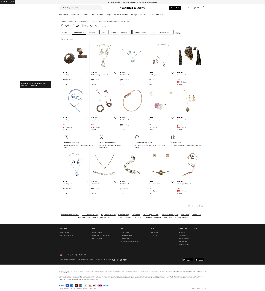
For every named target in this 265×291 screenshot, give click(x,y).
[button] (203, 7)
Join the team (183, 241)
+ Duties (69, 80)
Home (63, 21)
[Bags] (112, 14)
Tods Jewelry (182, 217)
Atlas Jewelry (169, 217)
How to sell (125, 232)
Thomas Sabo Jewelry (122, 217)
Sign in (186, 8)
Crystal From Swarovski (86, 217)
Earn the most (175, 142)
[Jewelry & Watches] (129, 14)
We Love (143, 14)
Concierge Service (66, 235)
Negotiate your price (71, 142)
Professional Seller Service (130, 241)
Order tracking (97, 232)
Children (100, 14)
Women (85, 14)
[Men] (96, 14)
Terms (91, 260)
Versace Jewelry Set (170, 214)
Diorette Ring (123, 214)
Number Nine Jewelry (70, 214)
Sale (151, 14)
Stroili (70, 21)
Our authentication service (101, 235)
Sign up (196, 8)
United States (78, 288)
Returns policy (97, 238)
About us (182, 232)
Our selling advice (127, 235)
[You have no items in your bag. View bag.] (203, 7)
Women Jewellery (82, 21)
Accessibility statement (67, 260)
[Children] (105, 14)
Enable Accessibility (7, 2)
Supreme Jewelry (108, 214)
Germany (85, 288)
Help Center (154, 232)
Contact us (154, 235)
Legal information (82, 260)
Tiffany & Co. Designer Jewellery (147, 217)
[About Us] (164, 14)
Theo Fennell (104, 217)
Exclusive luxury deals (143, 142)
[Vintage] (138, 14)
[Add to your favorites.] (87, 72)
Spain (91, 288)
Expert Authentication (107, 142)
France (61, 288)
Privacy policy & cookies (103, 260)
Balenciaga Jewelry (151, 214)
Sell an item (175, 8)
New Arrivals (63, 14)
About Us (159, 14)
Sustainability (183, 235)
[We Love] (148, 14)
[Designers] (80, 14)
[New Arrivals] (70, 14)
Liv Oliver (185, 214)
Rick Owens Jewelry (90, 214)
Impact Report (184, 238)
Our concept (64, 232)
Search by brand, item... (71, 8)
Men (92, 14)
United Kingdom (68, 288)
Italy (95, 288)
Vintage (134, 14)
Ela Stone (136, 214)
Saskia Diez (196, 214)
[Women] (89, 14)
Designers (75, 14)
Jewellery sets (96, 21)
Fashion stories (184, 244)
